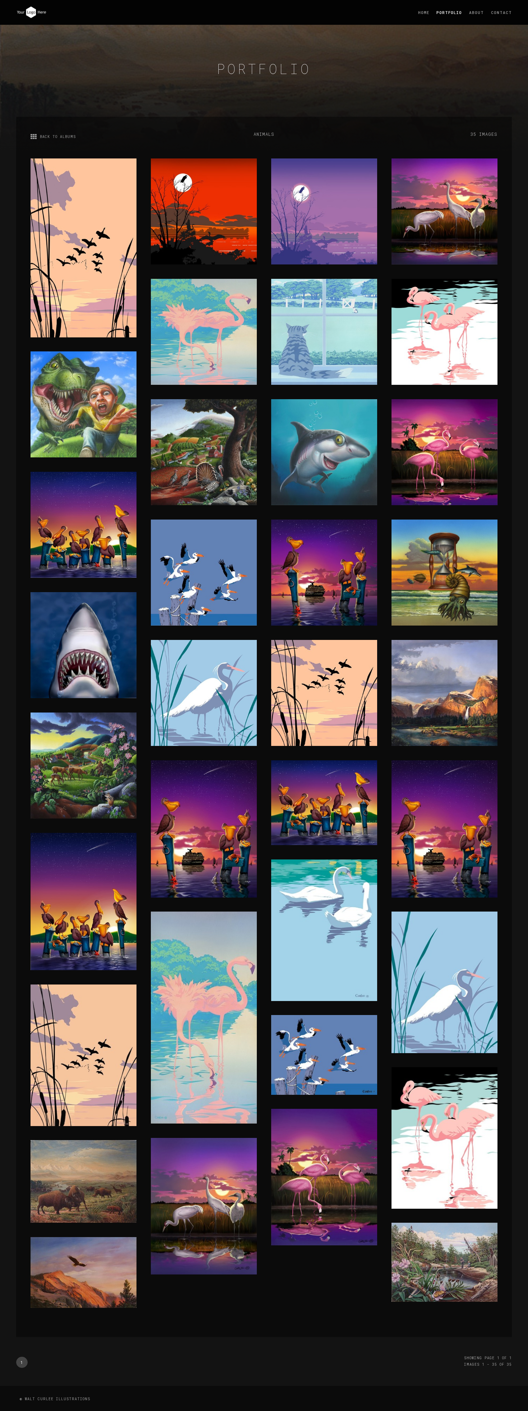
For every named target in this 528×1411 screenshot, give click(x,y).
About (476, 12)
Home (423, 12)
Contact (501, 12)
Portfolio (449, 12)
